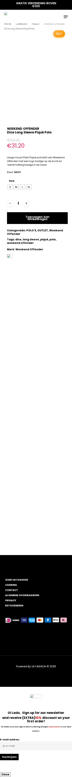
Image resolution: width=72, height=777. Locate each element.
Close (5, 774)
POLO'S (35, 23)
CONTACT (11, 590)
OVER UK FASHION (16, 580)
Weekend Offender (29, 249)
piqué (44, 239)
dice (18, 239)
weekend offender (20, 243)
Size (11, 181)
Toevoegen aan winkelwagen (37, 218)
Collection (21, 23)
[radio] (10, 187)
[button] (66, 17)
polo (52, 239)
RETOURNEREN (14, 605)
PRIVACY (10, 600)
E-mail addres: (10, 739)
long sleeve (31, 239)
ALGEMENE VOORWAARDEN (22, 595)
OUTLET (42, 230)
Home (7, 23)
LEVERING (11, 585)
